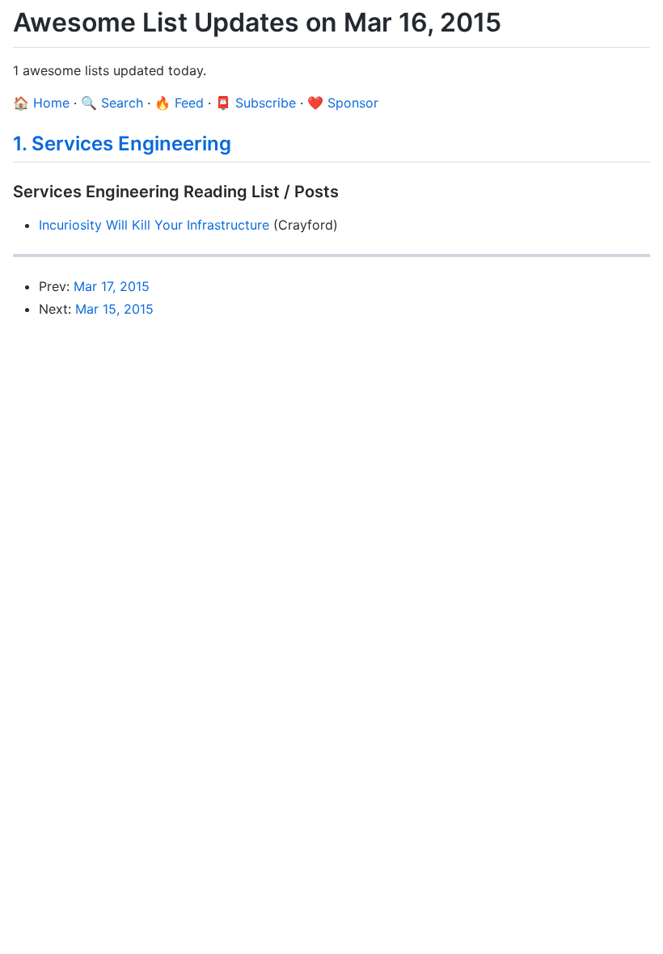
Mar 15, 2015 (114, 309)
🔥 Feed (179, 103)
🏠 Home (41, 103)
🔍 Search (112, 103)
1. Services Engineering (122, 143)
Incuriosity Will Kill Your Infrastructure (154, 225)
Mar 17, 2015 (112, 286)
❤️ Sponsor (342, 103)
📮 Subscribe (255, 103)
